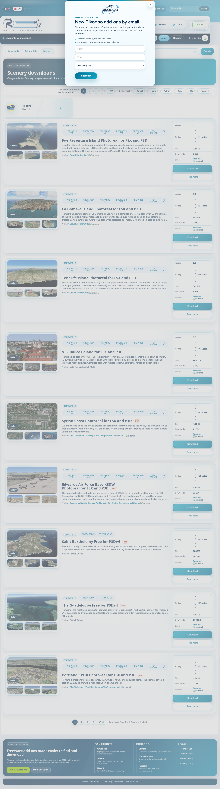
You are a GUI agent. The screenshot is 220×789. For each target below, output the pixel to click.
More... (180, 24)
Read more (192, 177)
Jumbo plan (111, 751)
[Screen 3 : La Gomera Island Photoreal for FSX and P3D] (32, 224)
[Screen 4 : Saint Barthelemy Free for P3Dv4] (49, 563)
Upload (160, 9)
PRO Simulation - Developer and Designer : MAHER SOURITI (97, 436)
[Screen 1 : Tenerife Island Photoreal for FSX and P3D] (32, 273)
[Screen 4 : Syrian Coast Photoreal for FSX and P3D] (49, 436)
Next (111, 91)
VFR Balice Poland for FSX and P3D (92, 352)
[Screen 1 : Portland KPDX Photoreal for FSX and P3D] (32, 670)
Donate (111, 760)
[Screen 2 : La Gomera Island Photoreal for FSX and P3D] (15, 224)
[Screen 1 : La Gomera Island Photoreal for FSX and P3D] (32, 204)
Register (177, 38)
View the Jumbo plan (18, 770)
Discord (110, 769)
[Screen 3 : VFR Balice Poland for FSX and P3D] (32, 367)
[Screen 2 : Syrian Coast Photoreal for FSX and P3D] (15, 436)
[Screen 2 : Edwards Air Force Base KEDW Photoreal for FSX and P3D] (15, 499)
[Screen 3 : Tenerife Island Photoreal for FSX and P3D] (32, 293)
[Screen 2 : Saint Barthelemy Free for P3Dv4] (15, 563)
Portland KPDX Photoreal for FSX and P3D (99, 675)
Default (139, 91)
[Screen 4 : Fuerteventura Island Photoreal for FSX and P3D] (49, 155)
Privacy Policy (186, 763)
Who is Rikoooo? (152, 758)
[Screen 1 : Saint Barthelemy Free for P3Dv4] (32, 543)
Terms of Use (186, 749)
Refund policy (186, 758)
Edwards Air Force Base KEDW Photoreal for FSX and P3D (88, 486)
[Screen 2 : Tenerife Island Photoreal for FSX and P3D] (15, 293)
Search (204, 9)
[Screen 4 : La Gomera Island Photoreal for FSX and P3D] (49, 224)
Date (179, 91)
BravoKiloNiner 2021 (79, 155)
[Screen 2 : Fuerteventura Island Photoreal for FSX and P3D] (15, 155)
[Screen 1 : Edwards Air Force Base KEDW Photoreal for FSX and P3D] (32, 480)
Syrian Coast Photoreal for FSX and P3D (97, 420)
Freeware (197, 159)
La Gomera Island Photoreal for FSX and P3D (101, 209)
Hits (191, 91)
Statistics (163, 24)
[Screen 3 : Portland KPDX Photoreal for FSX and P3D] (32, 690)
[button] (205, 38)
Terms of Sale (186, 753)
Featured (205, 91)
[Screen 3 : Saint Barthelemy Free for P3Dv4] (32, 563)
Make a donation (40, 770)
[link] (38, 108)
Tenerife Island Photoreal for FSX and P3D (99, 277)
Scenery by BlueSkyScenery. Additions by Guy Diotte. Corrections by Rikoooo (105, 503)
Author (167, 91)
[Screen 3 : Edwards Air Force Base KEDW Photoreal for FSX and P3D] (32, 499)
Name (153, 91)
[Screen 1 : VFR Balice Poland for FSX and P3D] (32, 347)
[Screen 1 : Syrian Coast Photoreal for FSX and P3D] (32, 416)
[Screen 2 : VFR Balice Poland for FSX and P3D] (15, 367)
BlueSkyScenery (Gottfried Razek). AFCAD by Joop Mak (95, 687)
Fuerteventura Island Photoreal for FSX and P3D (104, 140)
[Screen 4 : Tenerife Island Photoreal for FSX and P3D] (49, 293)
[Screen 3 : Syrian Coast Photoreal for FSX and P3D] (32, 436)
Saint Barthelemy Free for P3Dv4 (91, 541)
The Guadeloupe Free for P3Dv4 (90, 605)
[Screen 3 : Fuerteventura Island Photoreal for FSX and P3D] (32, 155)
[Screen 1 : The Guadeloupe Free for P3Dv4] (32, 607)
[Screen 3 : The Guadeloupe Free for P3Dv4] (32, 626)
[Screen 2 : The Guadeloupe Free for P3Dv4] (15, 626)
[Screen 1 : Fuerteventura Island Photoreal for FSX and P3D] (32, 136)
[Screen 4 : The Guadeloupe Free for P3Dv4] (49, 626)
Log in (164, 38)
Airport (26, 105)
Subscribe (86, 76)
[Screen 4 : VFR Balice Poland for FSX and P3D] (49, 367)
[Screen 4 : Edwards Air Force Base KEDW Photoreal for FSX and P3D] (49, 499)
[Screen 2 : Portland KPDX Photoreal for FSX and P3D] (15, 690)
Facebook (149, 768)
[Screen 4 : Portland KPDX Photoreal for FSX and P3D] (49, 690)
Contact (155, 750)
